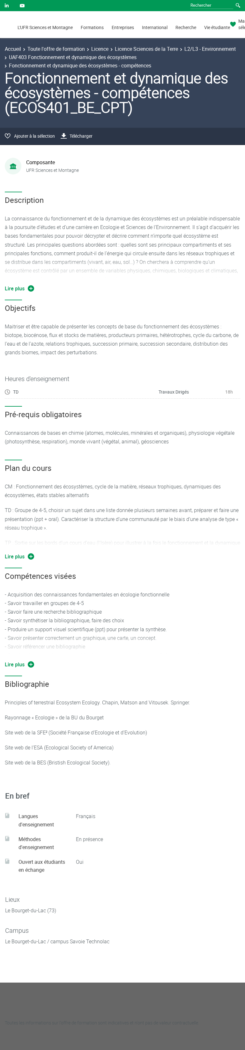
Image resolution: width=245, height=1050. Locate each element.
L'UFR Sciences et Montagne (45, 27)
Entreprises (123, 27)
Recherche (185, 27)
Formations (92, 27)
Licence (99, 48)
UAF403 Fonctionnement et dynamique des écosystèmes (73, 57)
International (154, 27)
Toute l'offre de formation (56, 48)
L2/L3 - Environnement (210, 48)
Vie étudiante (217, 27)
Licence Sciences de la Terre (146, 48)
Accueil (13, 48)
